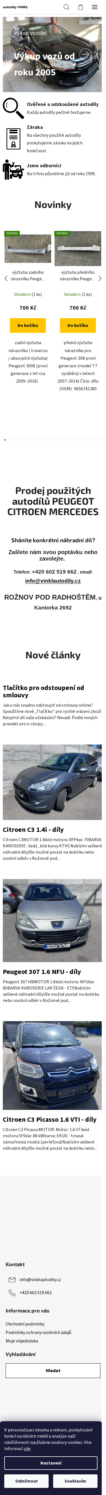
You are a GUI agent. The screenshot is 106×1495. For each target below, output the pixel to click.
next (100, 278)
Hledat (53, 1371)
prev (5, 278)
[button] (20, 54)
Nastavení (50, 1463)
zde (27, 1449)
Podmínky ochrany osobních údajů (38, 1332)
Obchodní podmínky (25, 1324)
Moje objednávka (22, 1341)
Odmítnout (26, 1481)
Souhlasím (75, 1481)
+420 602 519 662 (36, 1293)
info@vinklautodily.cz (53, 581)
